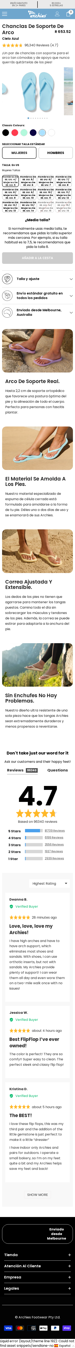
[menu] (4, 13)
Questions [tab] (57, 770)
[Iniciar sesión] (57, 14)
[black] (5, 132)
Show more (37, 1194)
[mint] (24, 132)
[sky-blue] (42, 133)
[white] (51, 132)
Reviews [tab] (21, 770)
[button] (30, 45)
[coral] (14, 132)
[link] (37, 350)
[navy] (33, 132)
